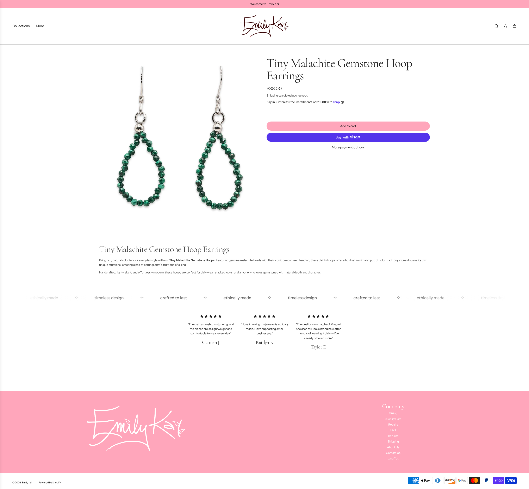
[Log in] (505, 26)
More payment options (348, 147)
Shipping (272, 95)
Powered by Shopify (49, 482)
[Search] (496, 26)
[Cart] (514, 26)
